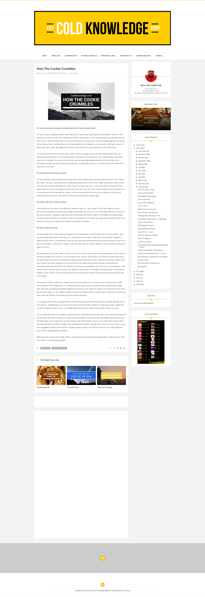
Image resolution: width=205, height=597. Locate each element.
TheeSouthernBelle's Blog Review (150, 250)
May (140, 174)
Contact (159, 56)
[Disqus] (81, 443)
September (142, 161)
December (142, 151)
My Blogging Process (146, 225)
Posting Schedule (89, 56)
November (142, 154)
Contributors (71, 56)
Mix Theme (126, 591)
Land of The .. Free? (145, 232)
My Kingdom (142, 266)
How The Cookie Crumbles (148, 235)
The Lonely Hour (144, 199)
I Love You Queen (144, 242)
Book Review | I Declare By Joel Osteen (153, 257)
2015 (138, 148)
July (139, 167)
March (140, 180)
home (44, 56)
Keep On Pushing (105, 387)
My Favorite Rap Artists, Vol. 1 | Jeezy (152, 253)
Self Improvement (59, 348)
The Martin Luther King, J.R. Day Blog (152, 219)
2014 (138, 271)
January (141, 187)
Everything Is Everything (147, 196)
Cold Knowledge (98, 591)
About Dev (56, 56)
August (141, 164)
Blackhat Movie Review (146, 229)
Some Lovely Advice (145, 222)
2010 (138, 281)
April (140, 177)
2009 (138, 284)
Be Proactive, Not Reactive (148, 212)
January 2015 (143, 260)
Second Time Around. (146, 193)
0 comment (74, 73)
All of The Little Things (146, 190)
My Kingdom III (43, 387)
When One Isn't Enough (147, 209)
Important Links (108, 56)
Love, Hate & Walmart (146, 203)
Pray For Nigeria (144, 238)
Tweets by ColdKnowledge (144, 303)
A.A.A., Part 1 (143, 206)
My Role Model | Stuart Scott (148, 263)
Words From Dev (143, 56)
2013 (138, 275)
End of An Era (72, 387)
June (140, 171)
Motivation (46, 348)
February (141, 184)
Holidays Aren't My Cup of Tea (149, 216)
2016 (138, 145)
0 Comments (63, 73)
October (141, 157)
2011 (138, 278)
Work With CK (126, 56)
